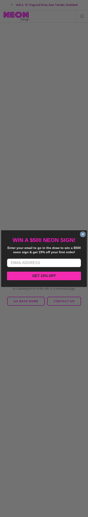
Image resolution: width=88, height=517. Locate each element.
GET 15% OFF (44, 276)
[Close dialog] (83, 234)
